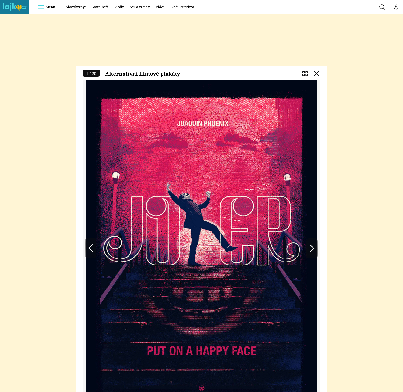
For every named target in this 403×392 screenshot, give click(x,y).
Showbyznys (76, 6)
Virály (119, 6)
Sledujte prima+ (183, 6)
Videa (160, 6)
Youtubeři (100, 6)
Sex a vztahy (140, 6)
